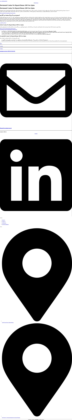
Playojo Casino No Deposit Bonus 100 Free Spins (8, 28)
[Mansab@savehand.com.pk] (36, 126)
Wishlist (1, 48)
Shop (1, 43)
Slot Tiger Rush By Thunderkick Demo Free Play (7, 13)
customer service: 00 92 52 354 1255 (7, 51)
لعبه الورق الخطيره (3, 22)
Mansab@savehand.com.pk (6, 128)
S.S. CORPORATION (3, 1)
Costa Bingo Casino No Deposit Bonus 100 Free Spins (8, 29)
